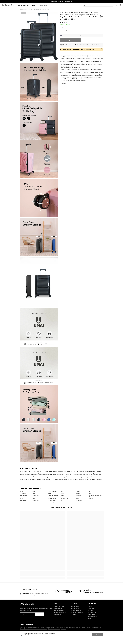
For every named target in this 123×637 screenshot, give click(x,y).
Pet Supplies (63, 628)
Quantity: (62, 27)
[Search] (98, 5)
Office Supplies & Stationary (54, 628)
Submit (39, 614)
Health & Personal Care (45, 627)
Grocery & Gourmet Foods (72, 627)
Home (21, 9)
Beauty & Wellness (55, 627)
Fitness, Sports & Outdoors (34, 627)
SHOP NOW (70, 1)
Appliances (63, 627)
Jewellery (36, 628)
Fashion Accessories (29, 628)
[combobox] (99, 5)
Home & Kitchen (23, 627)
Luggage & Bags (43, 628)
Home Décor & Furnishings (85, 627)
